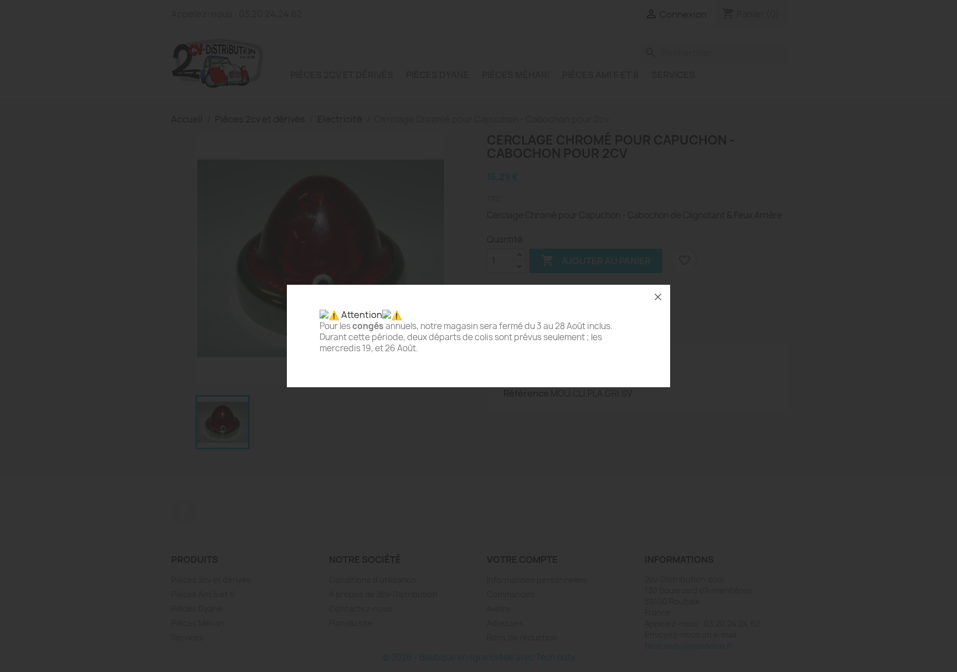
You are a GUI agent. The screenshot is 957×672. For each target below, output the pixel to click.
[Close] (658, 297)
